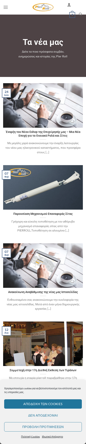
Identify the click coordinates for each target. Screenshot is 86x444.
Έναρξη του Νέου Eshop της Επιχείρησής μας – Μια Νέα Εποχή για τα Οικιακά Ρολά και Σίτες (43, 133)
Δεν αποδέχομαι (43, 415)
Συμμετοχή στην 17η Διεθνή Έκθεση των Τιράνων (43, 370)
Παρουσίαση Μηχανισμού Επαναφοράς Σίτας (43, 213)
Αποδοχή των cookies (43, 404)
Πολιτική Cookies (30, 436)
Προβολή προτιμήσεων (43, 427)
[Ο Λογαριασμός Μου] (69, 4)
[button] (5, 7)
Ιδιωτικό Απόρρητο (52, 436)
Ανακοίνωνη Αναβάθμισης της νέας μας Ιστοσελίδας (43, 292)
